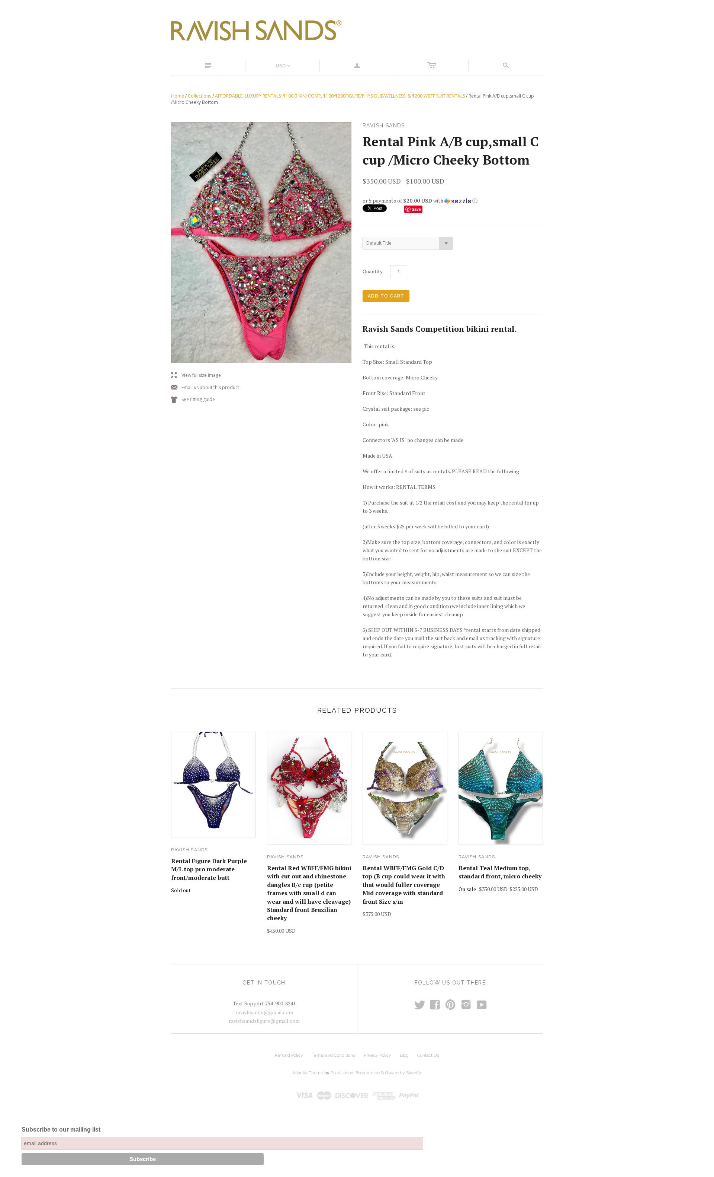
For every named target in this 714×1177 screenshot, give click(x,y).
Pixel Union (342, 1072)
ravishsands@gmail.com (264, 1012)
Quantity (373, 271)
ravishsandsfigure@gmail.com (264, 1020)
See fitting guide (193, 400)
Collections (199, 96)
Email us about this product (205, 388)
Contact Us (428, 1055)
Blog (404, 1055)
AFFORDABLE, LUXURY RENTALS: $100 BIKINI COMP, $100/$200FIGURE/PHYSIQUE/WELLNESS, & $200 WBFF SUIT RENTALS (340, 96)
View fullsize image (196, 375)
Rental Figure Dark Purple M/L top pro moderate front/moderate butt (209, 869)
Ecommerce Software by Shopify (388, 1072)
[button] (453, 200)
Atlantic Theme (307, 1072)
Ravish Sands (189, 849)
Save (416, 209)
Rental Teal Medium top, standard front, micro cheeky (500, 872)
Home (177, 96)
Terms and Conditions (333, 1055)
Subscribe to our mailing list (61, 1129)
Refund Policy (289, 1055)
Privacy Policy (377, 1055)
